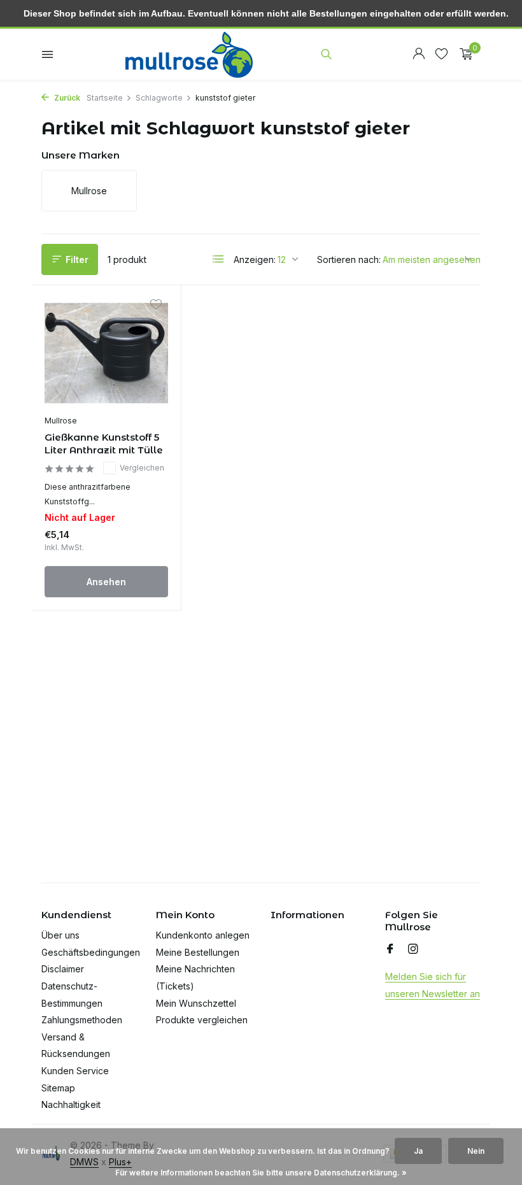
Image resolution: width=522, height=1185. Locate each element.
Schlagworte (159, 98)
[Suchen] (326, 54)
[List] (218, 259)
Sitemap (58, 1087)
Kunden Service (75, 1070)
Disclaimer (62, 968)
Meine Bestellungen (197, 952)
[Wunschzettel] (441, 54)
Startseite (105, 98)
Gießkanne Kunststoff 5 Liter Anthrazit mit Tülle (104, 443)
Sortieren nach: (349, 259)
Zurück (66, 98)
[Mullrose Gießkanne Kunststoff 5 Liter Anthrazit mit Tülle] (106, 353)
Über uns (60, 935)
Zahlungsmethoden (81, 1019)
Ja (418, 1151)
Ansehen (106, 581)
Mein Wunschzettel (196, 1003)
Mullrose (61, 420)
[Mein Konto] (419, 54)
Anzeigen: (255, 259)
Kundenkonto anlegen (203, 935)
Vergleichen (142, 467)
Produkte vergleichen (202, 1019)
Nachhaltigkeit (71, 1104)
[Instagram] (413, 949)
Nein (475, 1151)
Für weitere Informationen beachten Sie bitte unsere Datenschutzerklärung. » (261, 1172)
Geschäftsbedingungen (90, 952)
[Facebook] (390, 949)
